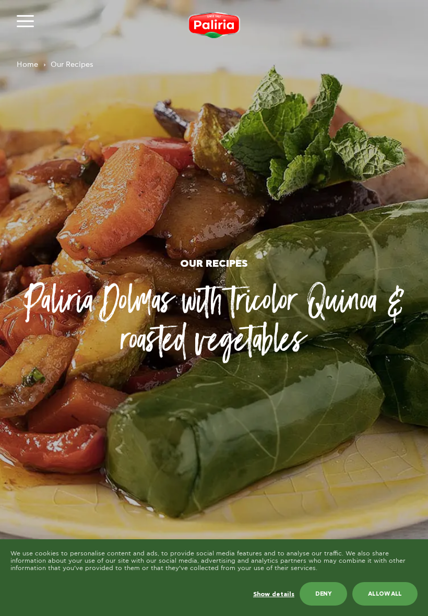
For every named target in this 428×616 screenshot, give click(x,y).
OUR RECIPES (214, 264)
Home (27, 64)
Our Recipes (72, 64)
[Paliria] (214, 25)
